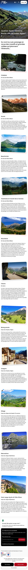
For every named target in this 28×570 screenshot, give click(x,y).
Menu (22, 2)
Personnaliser (14, 567)
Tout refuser (7, 564)
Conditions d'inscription (8, 544)
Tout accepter (21, 564)
